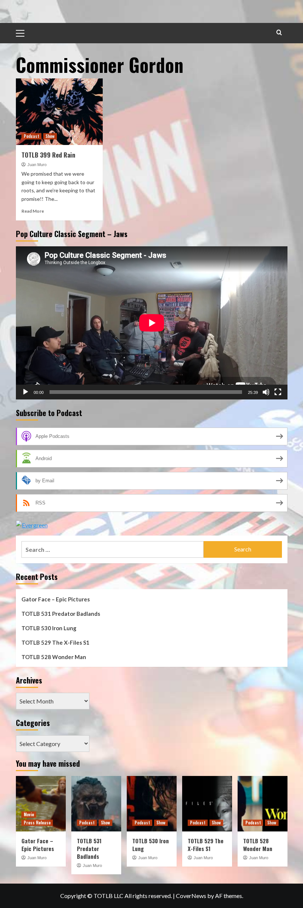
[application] (151, 322)
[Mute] (266, 392)
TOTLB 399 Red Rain (48, 154)
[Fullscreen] (278, 392)
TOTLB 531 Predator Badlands (60, 613)
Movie (29, 814)
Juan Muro (37, 164)
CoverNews (191, 895)
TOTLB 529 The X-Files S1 (55, 642)
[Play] (25, 392)
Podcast (31, 136)
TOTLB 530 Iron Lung (48, 628)
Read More (32, 211)
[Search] (279, 32)
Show (50, 136)
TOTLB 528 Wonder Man (53, 657)
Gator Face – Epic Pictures (55, 599)
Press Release (37, 823)
